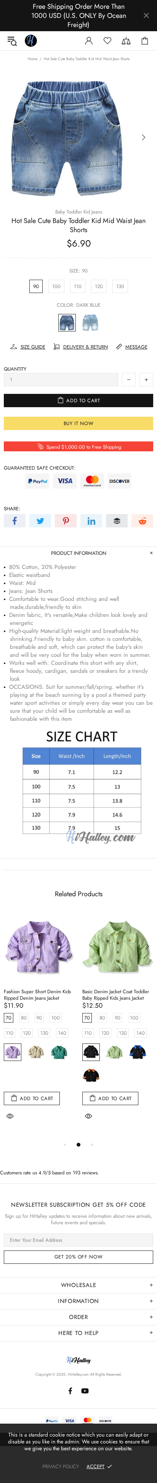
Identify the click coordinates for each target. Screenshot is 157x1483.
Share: (12, 508)
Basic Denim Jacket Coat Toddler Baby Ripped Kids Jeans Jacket (115, 994)
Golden (36, 1075)
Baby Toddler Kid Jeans (78, 212)
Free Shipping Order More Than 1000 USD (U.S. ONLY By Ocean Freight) (78, 15)
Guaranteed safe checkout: (39, 468)
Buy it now (79, 423)
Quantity (15, 369)
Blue (137, 1052)
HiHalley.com (78, 1374)
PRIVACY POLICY (60, 1466)
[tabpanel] (39, 1026)
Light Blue (90, 322)
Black (91, 1052)
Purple (12, 1052)
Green (59, 1052)
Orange (91, 1075)
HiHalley (30, 40)
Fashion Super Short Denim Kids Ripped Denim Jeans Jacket (37, 994)
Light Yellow (36, 1052)
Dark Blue (67, 322)
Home (32, 59)
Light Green (114, 1052)
